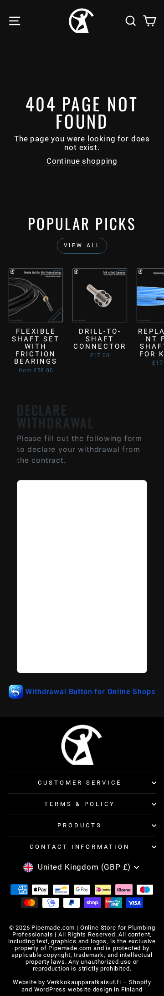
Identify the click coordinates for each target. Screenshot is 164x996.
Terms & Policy (79, 804)
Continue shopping (82, 161)
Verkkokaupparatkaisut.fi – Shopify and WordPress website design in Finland (86, 985)
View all (82, 245)
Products (79, 825)
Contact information (80, 846)
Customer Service (80, 782)
